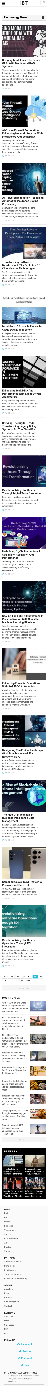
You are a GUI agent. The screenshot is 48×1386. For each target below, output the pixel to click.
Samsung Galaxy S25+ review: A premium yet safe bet (22, 883)
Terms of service (12, 1274)
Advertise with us (12, 1262)
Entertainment (11, 1239)
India (6, 1213)
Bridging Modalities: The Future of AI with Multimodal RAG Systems (21, 63)
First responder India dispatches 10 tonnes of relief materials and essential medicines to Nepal (13, 1023)
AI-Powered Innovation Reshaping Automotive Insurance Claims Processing (23, 201)
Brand (7, 1293)
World (7, 1222)
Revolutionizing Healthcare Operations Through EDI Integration (18, 943)
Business (8, 1226)
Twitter (26, 1351)
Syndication (10, 1270)
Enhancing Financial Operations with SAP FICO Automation (21, 685)
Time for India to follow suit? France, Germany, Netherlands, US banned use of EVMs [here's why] (13, 1174)
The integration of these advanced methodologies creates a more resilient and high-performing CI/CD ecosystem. (18, 566)
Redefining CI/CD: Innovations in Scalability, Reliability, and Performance (21, 554)
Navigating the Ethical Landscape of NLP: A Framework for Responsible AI (22, 753)
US (5, 1217)
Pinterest (26, 1358)
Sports (7, 1234)
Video (7, 1251)
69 (41, 976)
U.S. (6, 1333)
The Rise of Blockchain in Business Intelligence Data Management (18, 818)
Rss (26, 1365)
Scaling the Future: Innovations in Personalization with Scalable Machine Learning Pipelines (22, 619)
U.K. (6, 1329)
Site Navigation (11, 1302)
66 (24, 976)
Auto (6, 1243)
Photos (7, 1247)
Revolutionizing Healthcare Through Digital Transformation (21, 492)
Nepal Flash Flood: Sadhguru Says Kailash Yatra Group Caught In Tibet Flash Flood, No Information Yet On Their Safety (15, 1041)
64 (12, 976)
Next (29, 980)
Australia (8, 1316)
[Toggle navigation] (3, 3)
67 (29, 976)
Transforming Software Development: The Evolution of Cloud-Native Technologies (21, 265)
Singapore (9, 1325)
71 (10, 980)
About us (8, 1289)
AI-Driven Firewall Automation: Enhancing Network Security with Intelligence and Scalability (22, 133)
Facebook (26, 1344)
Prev (5, 976)
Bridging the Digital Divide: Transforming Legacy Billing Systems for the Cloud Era (19, 426)
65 (18, 976)
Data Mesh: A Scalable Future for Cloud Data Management (22, 328)
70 (5, 980)
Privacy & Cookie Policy (15, 1279)
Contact (8, 1306)
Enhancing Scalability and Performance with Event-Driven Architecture (21, 394)
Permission (9, 1266)
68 (35, 976)
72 (16, 980)
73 (22, 980)
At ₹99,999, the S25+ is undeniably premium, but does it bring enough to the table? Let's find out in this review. (19, 892)
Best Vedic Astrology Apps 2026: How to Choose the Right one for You (14, 1070)
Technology (10, 1230)
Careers (8, 1297)
